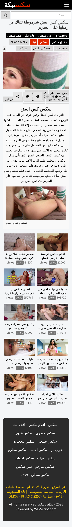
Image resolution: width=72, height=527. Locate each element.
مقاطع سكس (59, 42)
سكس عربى (24, 433)
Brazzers (61, 35)
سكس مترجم (44, 466)
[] (5, 15)
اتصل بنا (48, 496)
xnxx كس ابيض (42, 48)
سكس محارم (17, 449)
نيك (34, 42)
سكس (43, 42)
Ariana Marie (19, 42)
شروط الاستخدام (38, 487)
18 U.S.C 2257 (30, 496)
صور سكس (24, 466)
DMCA (13, 496)
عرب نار (56, 449)
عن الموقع (59, 487)
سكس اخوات (24, 458)
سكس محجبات (23, 441)
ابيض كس (23, 48)
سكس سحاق (40, 474)
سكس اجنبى (39, 449)
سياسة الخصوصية (41, 491)
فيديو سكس (14, 35)
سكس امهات (46, 458)
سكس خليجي (47, 441)
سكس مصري (45, 433)
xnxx (24, 474)
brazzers (61, 48)
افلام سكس (45, 35)
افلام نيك (30, 35)
